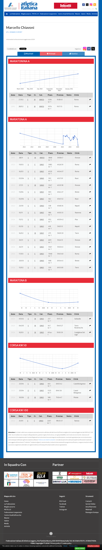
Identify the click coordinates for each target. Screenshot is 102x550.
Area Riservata (91, 507)
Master (77, 14)
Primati (52, 54)
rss (94, 4)
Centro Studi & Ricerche (66, 14)
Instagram (63, 510)
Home (6, 501)
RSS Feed (62, 501)
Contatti (89, 501)
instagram (91, 4)
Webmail (89, 510)
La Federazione (15, 14)
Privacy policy (55, 543)
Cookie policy (66, 543)
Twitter (62, 507)
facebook (83, 4)
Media (89, 14)
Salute (83, 14)
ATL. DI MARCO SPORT (14, 32)
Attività (94, 14)
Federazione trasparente (48, 14)
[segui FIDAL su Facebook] (89, 48)
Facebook (62, 504)
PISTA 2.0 (35, 14)
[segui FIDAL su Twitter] (93, 48)
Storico (74, 54)
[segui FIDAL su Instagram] (84, 48)
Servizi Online (90, 504)
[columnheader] (13, 95)
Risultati (29, 54)
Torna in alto (51, 536)
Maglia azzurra (26, 14)
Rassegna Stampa (92, 512)
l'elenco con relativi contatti (46, 440)
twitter (87, 4)
